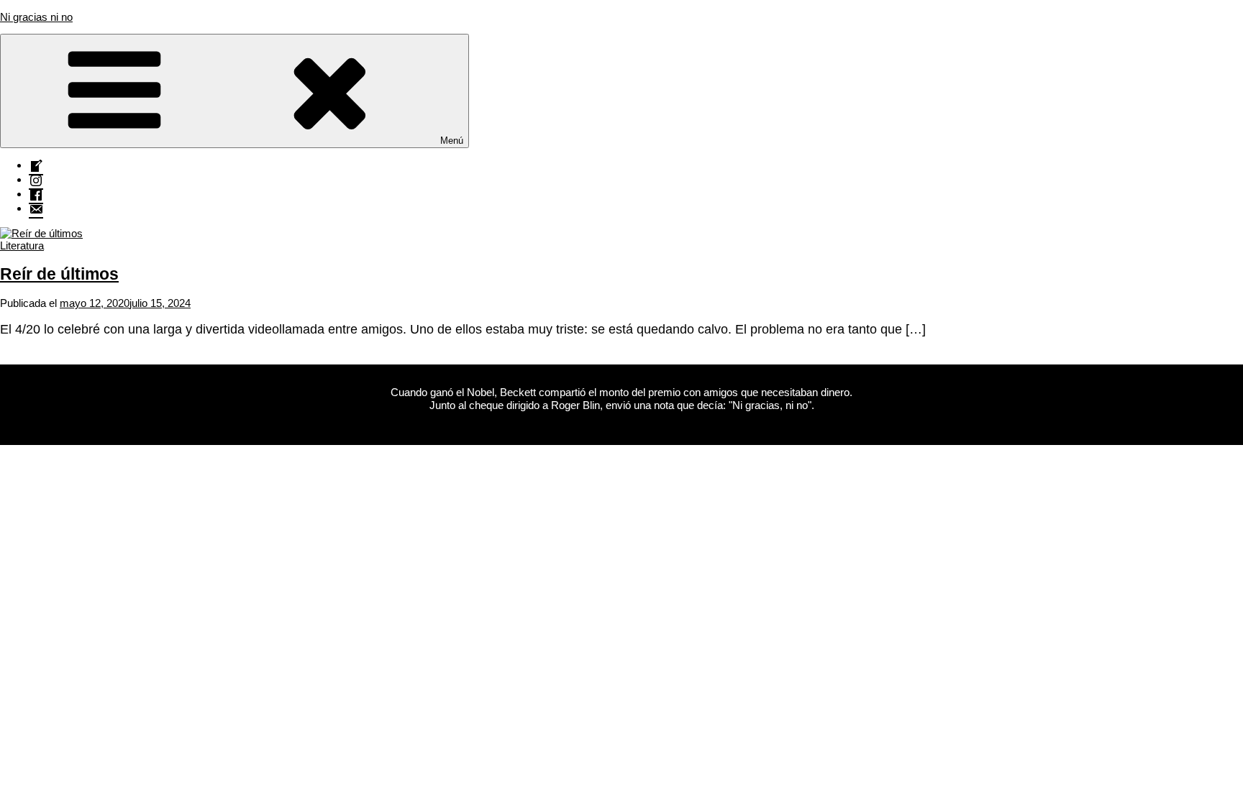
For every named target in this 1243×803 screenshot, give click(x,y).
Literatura (22, 245)
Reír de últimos (59, 274)
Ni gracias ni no (36, 17)
